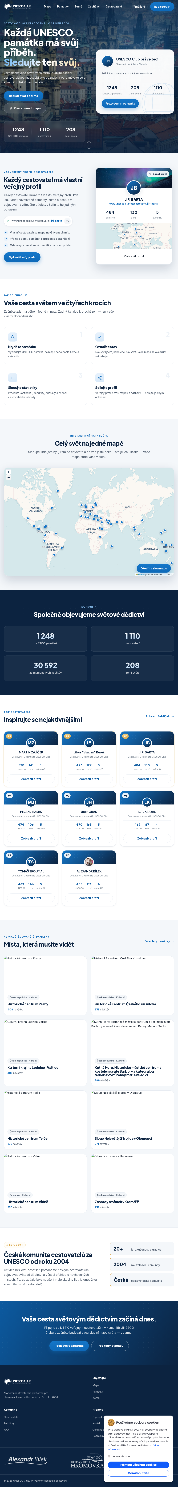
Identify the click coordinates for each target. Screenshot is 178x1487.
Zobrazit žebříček (158, 716)
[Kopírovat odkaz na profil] (67, 221)
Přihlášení (138, 6)
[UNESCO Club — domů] (18, 6)
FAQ (6, 1429)
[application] (89, 522)
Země (78, 6)
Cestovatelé (114, 6)
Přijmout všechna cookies (138, 1465)
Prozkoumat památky (120, 103)
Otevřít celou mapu (153, 568)
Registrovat (162, 6)
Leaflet (141, 574)
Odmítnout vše (138, 1473)
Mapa (47, 6)
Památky (63, 6)
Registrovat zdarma (23, 96)
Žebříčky (94, 6)
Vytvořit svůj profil (22, 257)
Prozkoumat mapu (27, 108)
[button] (86, 506)
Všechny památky (157, 941)
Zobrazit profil (134, 256)
